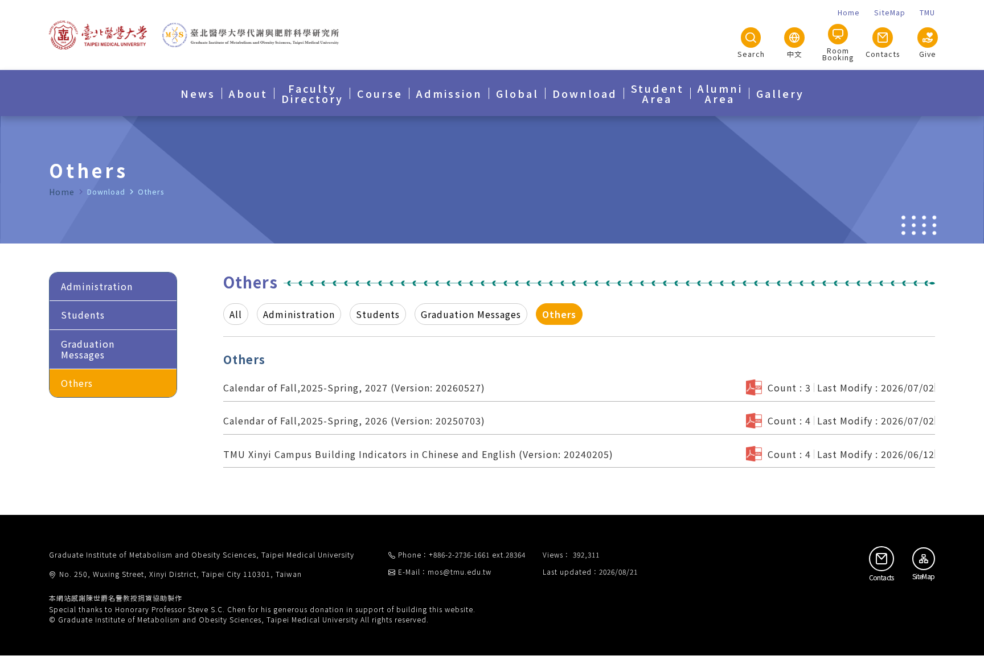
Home (62, 191)
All (235, 314)
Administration (97, 286)
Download (584, 93)
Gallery (780, 93)
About (248, 93)
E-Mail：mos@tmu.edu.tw (444, 571)
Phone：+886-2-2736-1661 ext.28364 (462, 554)
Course (380, 93)
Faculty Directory (312, 93)
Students (83, 314)
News (198, 93)
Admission (449, 93)
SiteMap (923, 576)
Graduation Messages (87, 349)
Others (77, 383)
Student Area (657, 93)
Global (517, 93)
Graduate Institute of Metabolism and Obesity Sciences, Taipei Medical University (201, 555)
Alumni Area (720, 93)
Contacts (881, 577)
